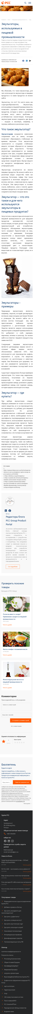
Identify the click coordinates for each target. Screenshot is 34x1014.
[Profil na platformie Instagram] (12, 841)
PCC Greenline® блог (10, 1004)
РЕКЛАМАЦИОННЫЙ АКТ (11, 966)
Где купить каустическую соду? (13, 924)
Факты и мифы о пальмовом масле (15, 649)
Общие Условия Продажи (12, 962)
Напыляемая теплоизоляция (13, 931)
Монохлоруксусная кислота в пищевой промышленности (13, 680)
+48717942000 (11, 834)
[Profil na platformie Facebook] (5, 841)
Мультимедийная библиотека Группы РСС (16, 977)
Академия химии (9, 1011)
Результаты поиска (7, 955)
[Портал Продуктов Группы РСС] (6, 2)
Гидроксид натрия (9, 990)
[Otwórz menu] (29, 2)
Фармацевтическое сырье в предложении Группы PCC (16, 902)
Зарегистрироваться (22, 782)
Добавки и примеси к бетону (13, 907)
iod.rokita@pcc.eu (20, 801)
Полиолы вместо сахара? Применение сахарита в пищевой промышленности (14, 616)
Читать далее (7, 625)
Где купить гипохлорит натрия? (13, 927)
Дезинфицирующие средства (13, 938)
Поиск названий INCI (10, 1001)
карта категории (9, 986)
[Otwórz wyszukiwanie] (25, 2)
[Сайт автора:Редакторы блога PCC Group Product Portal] (10, 501)
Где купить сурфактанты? (11, 917)
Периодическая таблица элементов (15, 1008)
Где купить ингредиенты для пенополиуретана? (11, 912)
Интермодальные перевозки (13, 935)
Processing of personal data (12, 959)
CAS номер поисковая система (13, 997)
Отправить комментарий (20, 720)
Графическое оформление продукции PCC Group (15, 981)
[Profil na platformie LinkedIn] (8, 841)
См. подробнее (12, 567)
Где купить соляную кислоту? (13, 920)
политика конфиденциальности (11, 951)
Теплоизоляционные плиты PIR (13, 942)
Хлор (5, 993)
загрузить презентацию (11, 973)
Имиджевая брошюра (10, 970)
